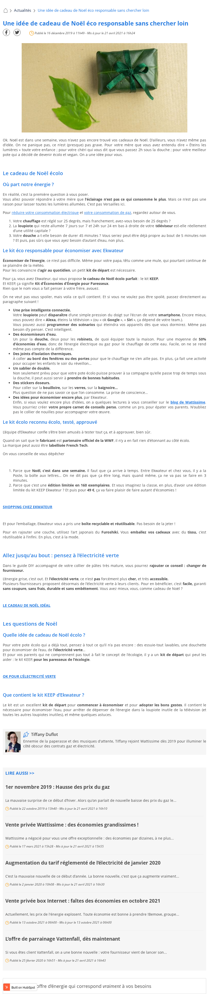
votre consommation (102, 212)
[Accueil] (5, 10)
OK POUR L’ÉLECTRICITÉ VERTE (29, 676)
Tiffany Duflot (44, 734)
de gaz (125, 212)
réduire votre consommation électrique (45, 212)
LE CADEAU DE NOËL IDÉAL (26, 605)
